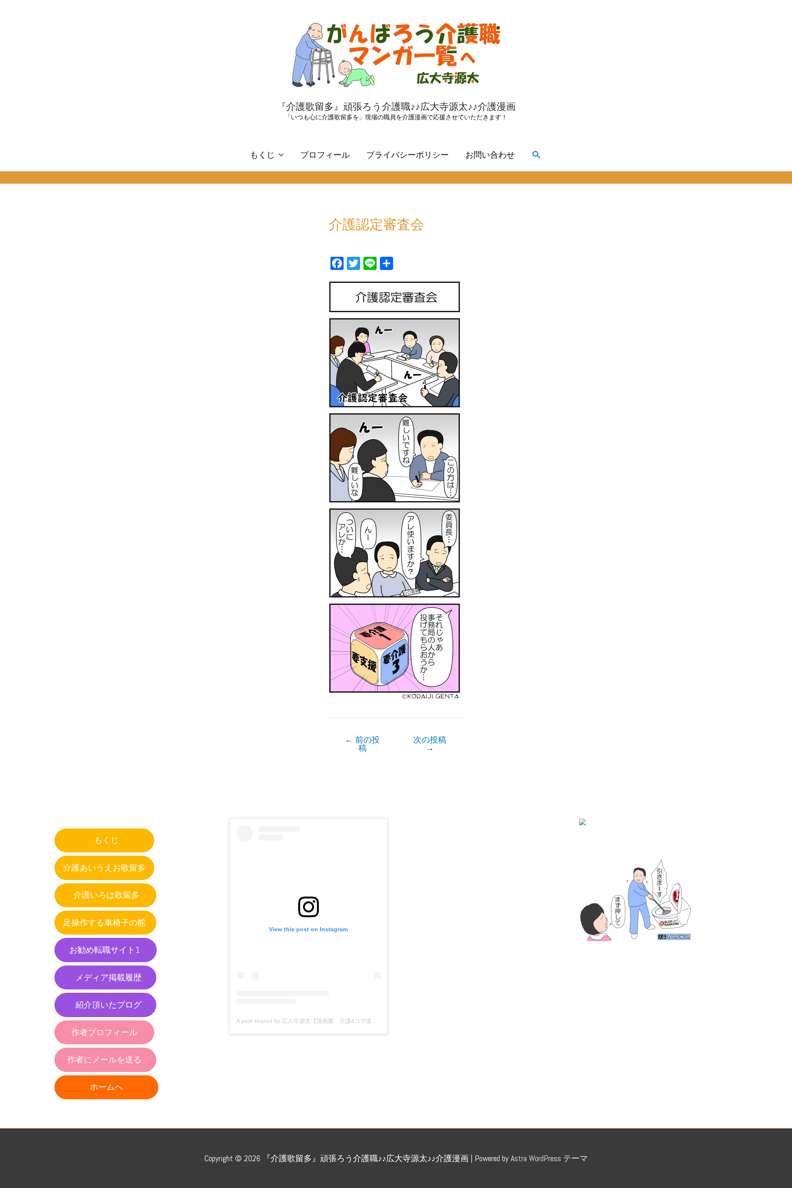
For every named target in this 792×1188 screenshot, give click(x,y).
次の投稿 (429, 744)
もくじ (262, 154)
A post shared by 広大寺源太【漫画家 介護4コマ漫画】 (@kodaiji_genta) (332, 1021)
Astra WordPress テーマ (549, 1158)
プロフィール (325, 154)
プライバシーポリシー (407, 154)
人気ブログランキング (616, 949)
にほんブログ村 (608, 841)
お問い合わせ (490, 154)
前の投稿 (362, 744)
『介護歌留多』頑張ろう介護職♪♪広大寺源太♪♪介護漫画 (396, 106)
